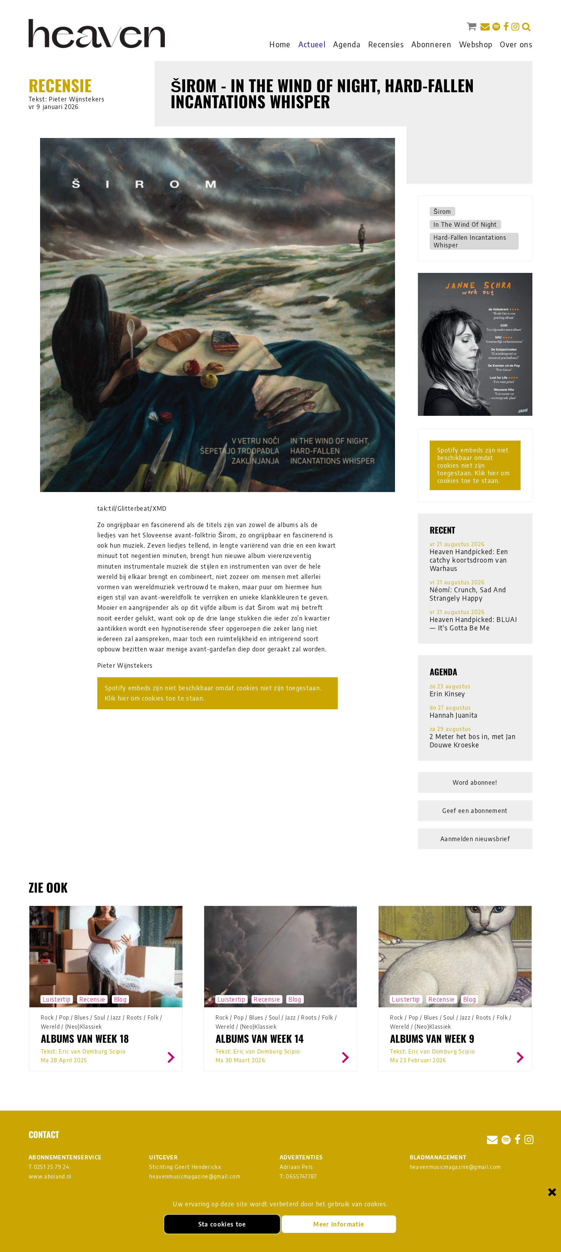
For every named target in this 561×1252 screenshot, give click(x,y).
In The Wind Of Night (465, 224)
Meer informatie (338, 1224)
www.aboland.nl (50, 1176)
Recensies (386, 44)
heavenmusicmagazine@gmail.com (194, 1176)
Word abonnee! (475, 782)
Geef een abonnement (475, 810)
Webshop (475, 44)
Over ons (516, 44)
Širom (442, 211)
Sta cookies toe (222, 1224)
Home (279, 44)
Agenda (347, 44)
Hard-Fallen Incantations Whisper (470, 241)
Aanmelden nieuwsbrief (475, 839)
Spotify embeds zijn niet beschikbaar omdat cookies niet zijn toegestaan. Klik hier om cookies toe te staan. (213, 693)
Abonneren (431, 44)
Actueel (312, 44)
